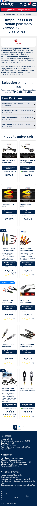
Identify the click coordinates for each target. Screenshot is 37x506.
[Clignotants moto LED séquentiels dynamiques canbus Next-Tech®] (9, 238)
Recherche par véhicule (22, 10)
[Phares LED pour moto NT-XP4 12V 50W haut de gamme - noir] (9, 378)
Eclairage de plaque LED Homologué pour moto (27, 163)
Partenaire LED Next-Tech (10, 466)
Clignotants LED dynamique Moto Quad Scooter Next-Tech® (27, 251)
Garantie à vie (5, 494)
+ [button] (18, 104)
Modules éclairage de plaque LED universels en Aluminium (9, 164)
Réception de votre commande (12, 460)
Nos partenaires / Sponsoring (12, 475)
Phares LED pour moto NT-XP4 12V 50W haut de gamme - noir (8, 391)
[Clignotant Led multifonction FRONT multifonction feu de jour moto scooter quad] (9, 290)
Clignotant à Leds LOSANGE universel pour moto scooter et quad (27, 391)
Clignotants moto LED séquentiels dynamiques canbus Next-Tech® (9, 251)
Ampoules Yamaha (9, 14)
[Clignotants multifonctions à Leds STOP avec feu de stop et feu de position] (27, 290)
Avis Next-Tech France (9, 445)
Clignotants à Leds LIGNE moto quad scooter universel (27, 346)
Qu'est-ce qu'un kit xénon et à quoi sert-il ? (16, 462)
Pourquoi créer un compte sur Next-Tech (16, 447)
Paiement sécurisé (6, 496)
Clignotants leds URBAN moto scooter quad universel (8, 347)
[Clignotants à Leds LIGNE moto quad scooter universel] (27, 334)
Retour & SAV (6, 449)
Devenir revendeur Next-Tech (9, 498)
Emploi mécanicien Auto (9, 477)
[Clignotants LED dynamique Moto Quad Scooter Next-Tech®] (27, 238)
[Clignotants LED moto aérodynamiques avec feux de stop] (9, 194)
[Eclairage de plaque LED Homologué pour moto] (27, 150)
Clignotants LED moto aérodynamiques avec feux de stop (8, 208)
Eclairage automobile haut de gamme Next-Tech (18, 485)
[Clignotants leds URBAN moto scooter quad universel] (9, 334)
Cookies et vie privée (8, 443)
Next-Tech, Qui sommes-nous (12, 458)
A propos (3, 492)
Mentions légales (7, 439)
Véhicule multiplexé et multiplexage (14, 464)
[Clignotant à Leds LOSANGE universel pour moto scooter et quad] (27, 378)
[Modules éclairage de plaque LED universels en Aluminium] (9, 150)
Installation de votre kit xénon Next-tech (15, 479)
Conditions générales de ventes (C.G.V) (15, 441)
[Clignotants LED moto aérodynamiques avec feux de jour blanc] (27, 194)
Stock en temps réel (6, 500)
